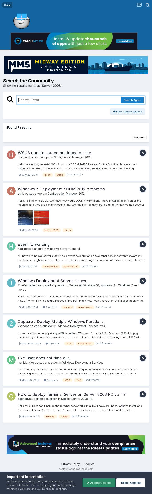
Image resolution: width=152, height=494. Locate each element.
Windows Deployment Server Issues (52, 280)
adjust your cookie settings (58, 485)
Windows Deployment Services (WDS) (82, 326)
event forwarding (34, 244)
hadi (20, 248)
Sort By (138, 137)
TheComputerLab (29, 285)
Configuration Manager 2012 (72, 157)
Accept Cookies (100, 482)
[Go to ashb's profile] (11, 191)
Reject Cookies (130, 482)
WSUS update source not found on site (54, 152)
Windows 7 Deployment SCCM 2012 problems (61, 189)
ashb (21, 193)
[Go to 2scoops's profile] (11, 323)
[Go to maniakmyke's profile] (11, 360)
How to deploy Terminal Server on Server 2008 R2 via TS (72, 394)
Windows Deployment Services (82, 362)
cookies (32, 481)
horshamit (24, 157)
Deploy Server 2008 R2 (76, 398)
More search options (128, 111)
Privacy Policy (70, 464)
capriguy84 (25, 398)
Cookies (89, 464)
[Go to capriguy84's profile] (11, 396)
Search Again (132, 100)
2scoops (23, 326)
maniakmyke (26, 362)
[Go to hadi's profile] (11, 246)
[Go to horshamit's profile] (11, 154)
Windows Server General (63, 248)
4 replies (54, 343)
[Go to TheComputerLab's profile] (11, 282)
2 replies (51, 307)
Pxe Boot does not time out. (44, 358)
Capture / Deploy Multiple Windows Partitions (61, 321)
